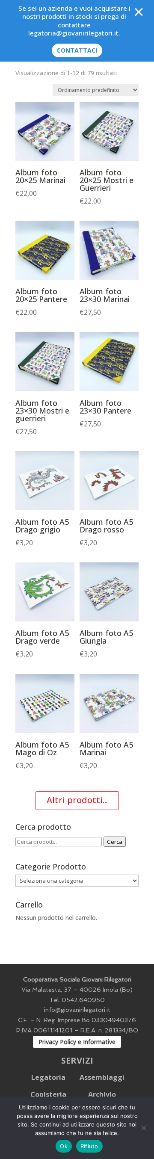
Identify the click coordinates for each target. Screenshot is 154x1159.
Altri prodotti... (77, 800)
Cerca (114, 842)
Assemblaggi (102, 1077)
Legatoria (48, 1077)
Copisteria (48, 1094)
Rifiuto (89, 1146)
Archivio (102, 1094)
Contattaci (77, 50)
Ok (64, 1146)
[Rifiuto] (143, 1128)
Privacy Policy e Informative (77, 1042)
